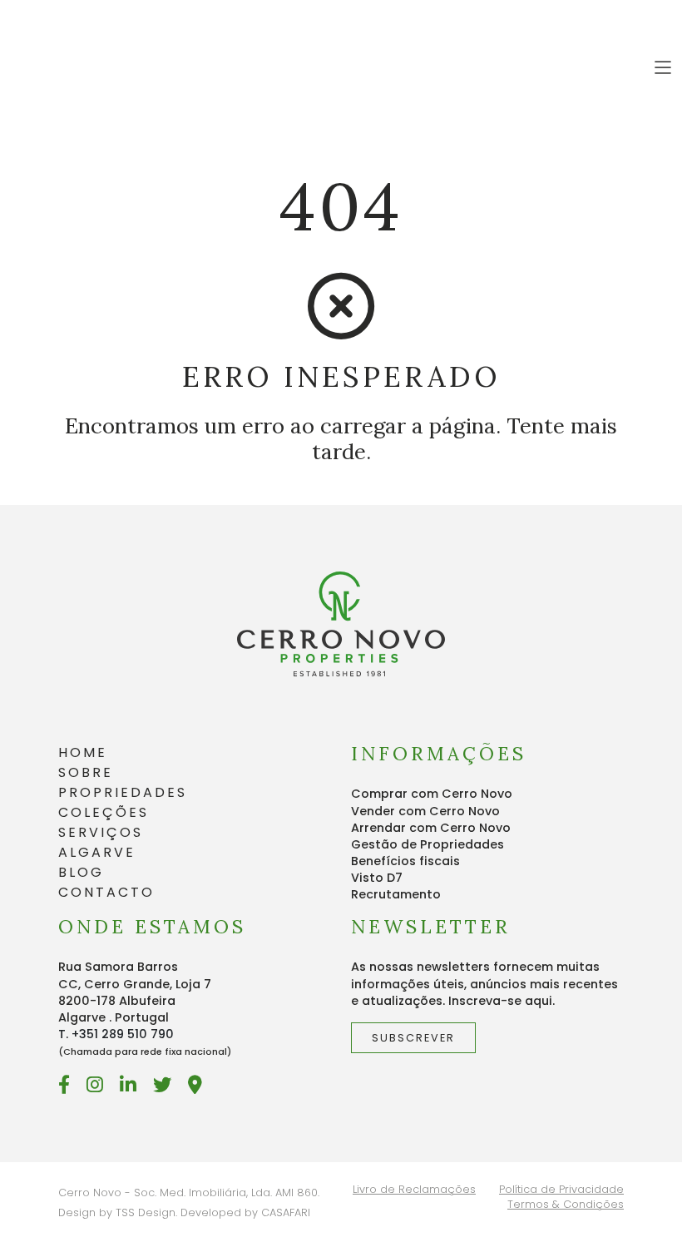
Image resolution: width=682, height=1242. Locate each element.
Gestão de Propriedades (427, 844)
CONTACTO (106, 892)
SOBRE (85, 772)
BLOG (81, 872)
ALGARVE (97, 852)
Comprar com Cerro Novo (431, 793)
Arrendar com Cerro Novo (431, 827)
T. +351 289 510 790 (116, 1034)
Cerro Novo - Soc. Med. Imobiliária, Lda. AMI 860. (188, 1192)
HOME (82, 752)
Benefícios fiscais (405, 861)
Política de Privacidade (561, 1189)
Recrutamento (396, 894)
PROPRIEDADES (122, 792)
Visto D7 (377, 877)
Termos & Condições (565, 1204)
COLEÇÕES (103, 812)
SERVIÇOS (100, 832)
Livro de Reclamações (414, 1189)
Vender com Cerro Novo (425, 811)
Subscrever (413, 1038)
